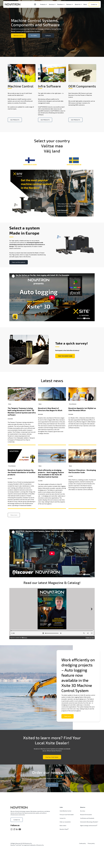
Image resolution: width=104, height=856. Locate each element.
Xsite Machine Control (65, 811)
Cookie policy (82, 843)
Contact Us (16, 819)
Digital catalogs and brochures (88, 825)
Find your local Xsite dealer (67, 814)
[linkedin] (17, 829)
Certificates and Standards (87, 818)
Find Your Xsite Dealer (52, 757)
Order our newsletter (65, 822)
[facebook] (14, 829)
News (85, 4)
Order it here (52, 784)
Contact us (94, 4)
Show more (13, 515)
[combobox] (36, 4)
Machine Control (18, 35)
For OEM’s (34, 35)
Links (61, 807)
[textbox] (35, 4)
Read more (67, 716)
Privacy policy (91, 843)
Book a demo (63, 825)
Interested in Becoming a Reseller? (89, 822)
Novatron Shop (63, 829)
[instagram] (12, 829)
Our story (82, 811)
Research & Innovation (86, 814)
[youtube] (20, 829)
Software (48, 35)
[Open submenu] (46, 4)
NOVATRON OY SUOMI (30, 164)
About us (82, 807)
